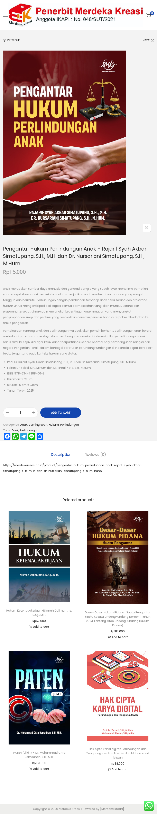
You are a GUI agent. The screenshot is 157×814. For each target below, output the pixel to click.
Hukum (54, 425)
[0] (148, 15)
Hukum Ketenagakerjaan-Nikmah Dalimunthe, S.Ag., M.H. (39, 613)
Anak (23, 425)
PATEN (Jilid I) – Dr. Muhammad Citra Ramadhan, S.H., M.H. (39, 755)
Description (61, 454)
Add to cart (61, 413)
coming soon (38, 425)
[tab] (61, 454)
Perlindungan (69, 425)
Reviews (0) (95, 454)
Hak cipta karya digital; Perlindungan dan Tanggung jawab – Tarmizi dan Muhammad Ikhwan (117, 753)
